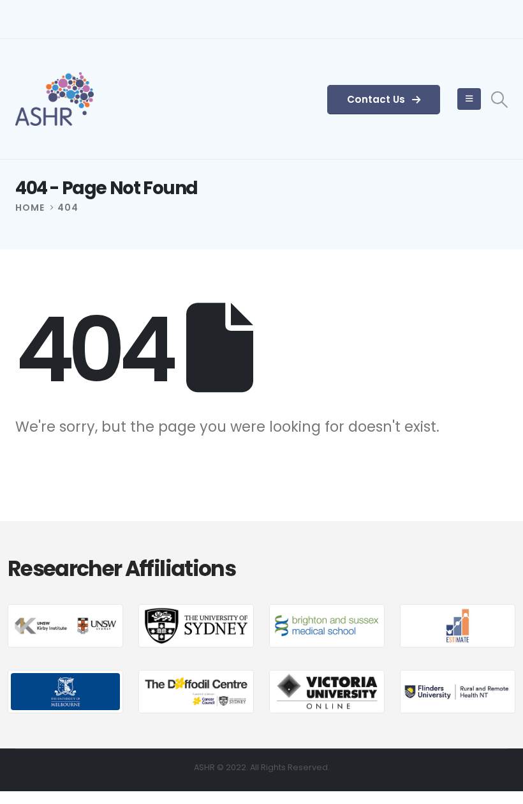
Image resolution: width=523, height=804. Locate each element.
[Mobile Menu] (469, 99)
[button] (500, 99)
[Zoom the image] (65, 612)
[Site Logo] (54, 99)
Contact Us (377, 99)
